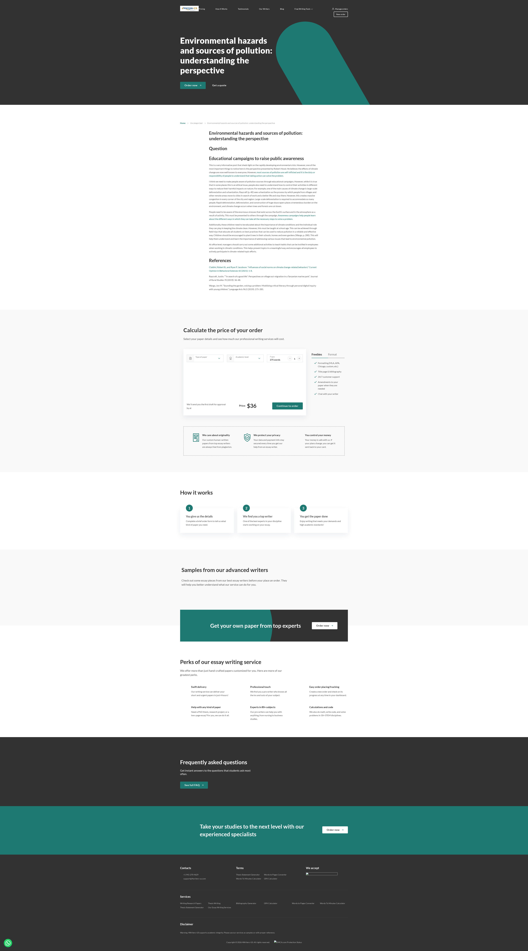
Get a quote (219, 85)
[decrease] (289, 358)
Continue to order (287, 405)
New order (340, 14)
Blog (282, 9)
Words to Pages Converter (275, 874)
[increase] (299, 358)
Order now (191, 85)
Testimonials (243, 9)
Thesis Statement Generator (248, 874)
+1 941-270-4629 (190, 874)
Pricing (202, 9)
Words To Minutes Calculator (248, 878)
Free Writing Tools (302, 9)
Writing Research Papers (190, 903)
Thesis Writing (214, 903)
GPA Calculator (270, 878)
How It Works (221, 9)
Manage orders (341, 9)
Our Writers (264, 9)
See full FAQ (192, 785)
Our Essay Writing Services (219, 907)
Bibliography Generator (246, 903)
